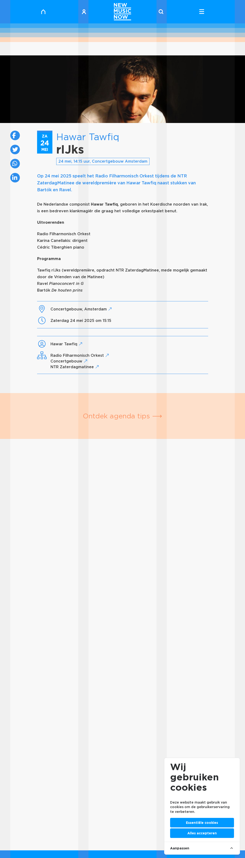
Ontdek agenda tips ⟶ (122, 416)
